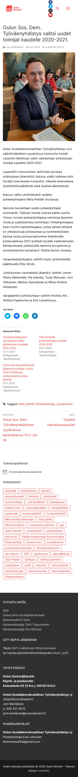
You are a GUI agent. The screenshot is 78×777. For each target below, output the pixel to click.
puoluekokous (55, 542)
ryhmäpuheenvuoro (47, 548)
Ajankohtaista (54, 47)
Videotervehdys (14, 576)
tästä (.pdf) (61, 653)
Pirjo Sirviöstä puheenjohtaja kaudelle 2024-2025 (52, 340)
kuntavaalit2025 (56, 513)
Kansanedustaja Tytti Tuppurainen (26, 624)
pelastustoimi (54, 530)
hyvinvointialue (13, 502)
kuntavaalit (11, 513)
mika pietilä (26, 404)
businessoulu (28, 490)
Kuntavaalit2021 (32, 513)
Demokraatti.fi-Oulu (16, 620)
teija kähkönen (61, 553)
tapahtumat (41, 553)
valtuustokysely (14, 571)
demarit (45, 490)
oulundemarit (34, 530)
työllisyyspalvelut (50, 559)
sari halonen (12, 553)
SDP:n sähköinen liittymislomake (33, 648)
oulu (61, 524)
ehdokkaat (50, 496)
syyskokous (64, 404)
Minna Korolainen (15, 524)
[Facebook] (50, 2)
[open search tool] (57, 8)
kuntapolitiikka (59, 507)
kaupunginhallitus (36, 507)
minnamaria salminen (42, 524)
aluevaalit (10, 490)
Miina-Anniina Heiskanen (19, 519)
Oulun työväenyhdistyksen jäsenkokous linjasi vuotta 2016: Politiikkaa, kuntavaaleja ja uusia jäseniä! (18, 372)
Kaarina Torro (13, 507)
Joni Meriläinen (36, 502)
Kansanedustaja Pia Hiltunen (22, 629)
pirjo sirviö (11, 536)
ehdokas (34, 496)
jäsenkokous (57, 502)
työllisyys (29, 559)
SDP (26, 553)
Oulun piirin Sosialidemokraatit (24, 615)
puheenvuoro (34, 542)
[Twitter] (50, 6)
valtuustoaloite (60, 565)
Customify (43, 770)
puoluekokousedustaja (18, 548)
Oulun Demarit (35, 6)
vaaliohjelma (12, 565)
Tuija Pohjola (12, 559)
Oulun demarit (13, 530)
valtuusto (41, 565)
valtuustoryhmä (37, 571)
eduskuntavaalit (14, 496)
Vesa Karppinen (61, 571)
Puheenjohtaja (45, 404)
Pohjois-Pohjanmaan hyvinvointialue (43, 536)
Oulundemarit (14, 47)
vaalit (27, 565)
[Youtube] (50, 15)
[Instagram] (50, 11)
